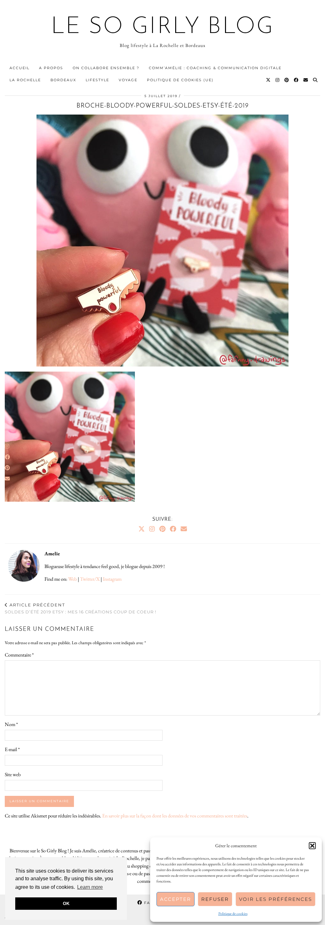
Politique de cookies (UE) (180, 80)
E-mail (12, 749)
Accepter (175, 899)
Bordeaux (63, 80)
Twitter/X (90, 579)
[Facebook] (296, 80)
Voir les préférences (275, 899)
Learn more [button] (90, 887)
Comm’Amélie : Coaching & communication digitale (215, 68)
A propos (51, 68)
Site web (13, 774)
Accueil (20, 68)
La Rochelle (25, 80)
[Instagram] (277, 80)
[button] (312, 845)
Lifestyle (97, 80)
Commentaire (19, 654)
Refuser (215, 899)
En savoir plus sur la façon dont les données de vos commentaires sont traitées (174, 815)
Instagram (112, 579)
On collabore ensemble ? (106, 68)
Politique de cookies (233, 913)
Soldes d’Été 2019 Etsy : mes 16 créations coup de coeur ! (80, 608)
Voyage (128, 80)
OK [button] (66, 903)
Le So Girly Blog (162, 27)
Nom (11, 724)
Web (72, 579)
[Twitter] (268, 80)
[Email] (305, 80)
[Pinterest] (286, 80)
